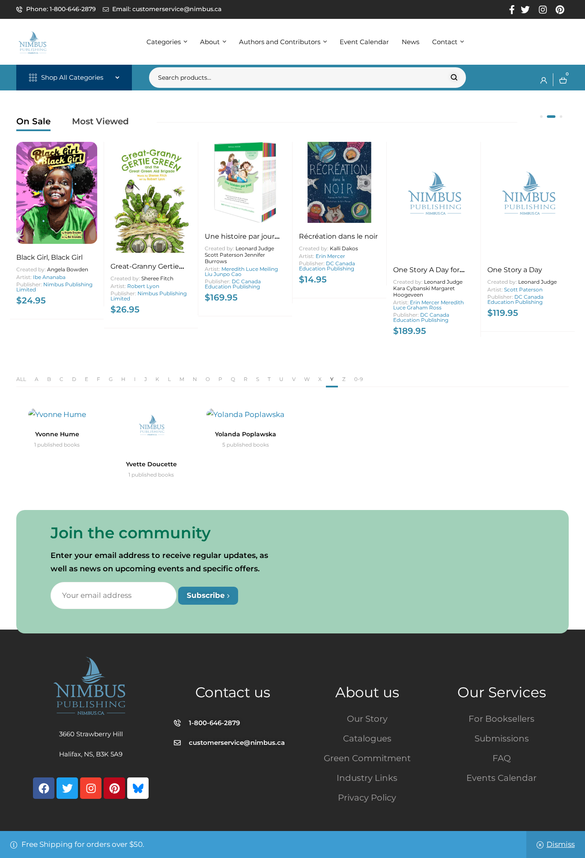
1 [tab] (541, 116)
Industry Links (367, 778)
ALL (21, 379)
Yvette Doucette (151, 464)
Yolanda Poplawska (245, 434)
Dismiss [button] (560, 844)
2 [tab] (551, 116)
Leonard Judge (537, 282)
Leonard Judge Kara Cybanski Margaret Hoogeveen (428, 288)
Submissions (502, 738)
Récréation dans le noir (338, 236)
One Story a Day (514, 270)
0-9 (358, 379)
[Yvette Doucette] (151, 429)
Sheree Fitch (157, 278)
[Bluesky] (138, 788)
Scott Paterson (523, 289)
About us (367, 692)
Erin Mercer (330, 256)
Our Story (367, 719)
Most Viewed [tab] (100, 121)
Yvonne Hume (57, 434)
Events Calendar (501, 778)
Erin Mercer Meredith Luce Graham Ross (428, 305)
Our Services (501, 692)
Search (454, 77)
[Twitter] (67, 788)
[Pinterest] (114, 788)
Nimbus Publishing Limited (54, 287)
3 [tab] (561, 116)
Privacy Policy (367, 797)
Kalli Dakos (344, 248)
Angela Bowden (67, 269)
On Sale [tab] (33, 121)
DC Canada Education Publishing (233, 284)
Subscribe (207, 595)
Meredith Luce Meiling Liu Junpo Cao (241, 271)
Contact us (232, 692)
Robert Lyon (143, 286)
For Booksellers (501, 719)
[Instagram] (90, 788)
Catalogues (367, 738)
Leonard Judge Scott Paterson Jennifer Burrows (239, 254)
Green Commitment (367, 758)
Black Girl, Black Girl (49, 257)
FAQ (501, 758)
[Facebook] (43, 788)
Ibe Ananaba (49, 277)
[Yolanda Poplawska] (245, 414)
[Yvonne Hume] (57, 414)
